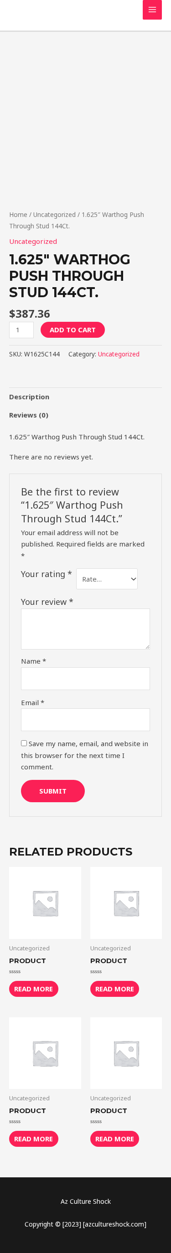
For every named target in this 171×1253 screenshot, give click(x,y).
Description (29, 396)
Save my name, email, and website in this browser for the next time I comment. (84, 755)
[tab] (85, 396)
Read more (33, 988)
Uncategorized (54, 214)
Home (18, 214)
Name (33, 660)
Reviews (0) (28, 414)
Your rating (46, 573)
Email (32, 702)
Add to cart (73, 329)
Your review (47, 601)
